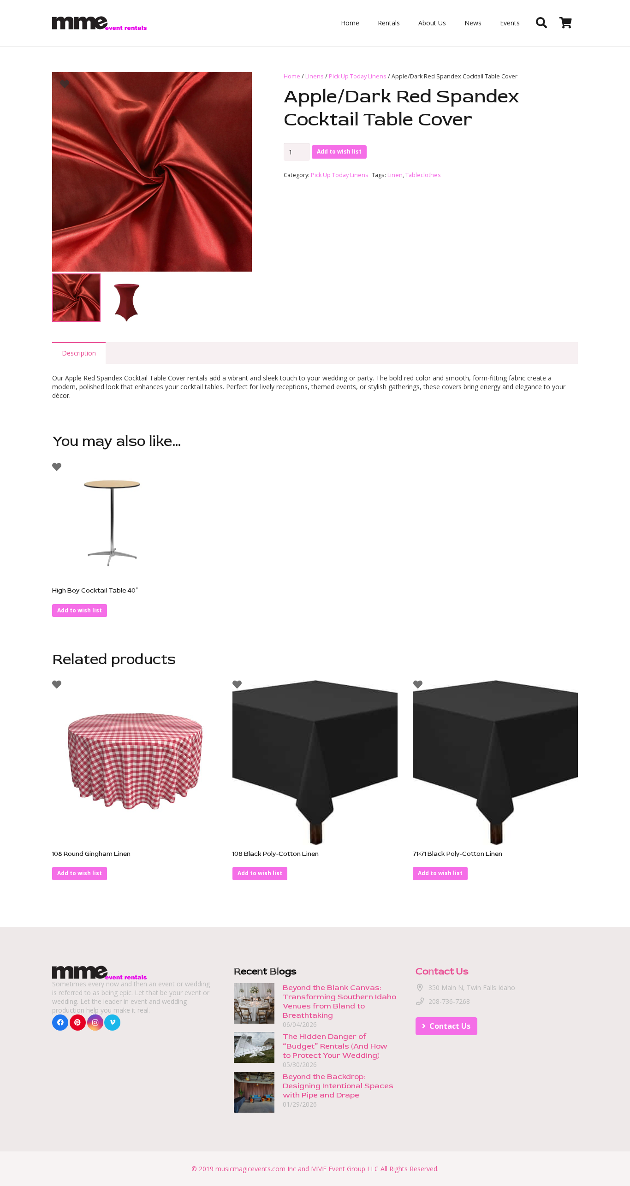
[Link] (99, 23)
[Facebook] (60, 1022)
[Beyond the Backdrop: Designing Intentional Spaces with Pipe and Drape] (254, 1076)
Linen (395, 175)
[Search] (541, 23)
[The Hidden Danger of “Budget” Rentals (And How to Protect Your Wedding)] (254, 1036)
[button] (239, 85)
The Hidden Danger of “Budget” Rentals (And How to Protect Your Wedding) (335, 1046)
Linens (314, 76)
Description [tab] (79, 353)
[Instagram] (95, 1022)
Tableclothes (423, 175)
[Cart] (565, 23)
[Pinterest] (78, 1022)
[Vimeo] (112, 1022)
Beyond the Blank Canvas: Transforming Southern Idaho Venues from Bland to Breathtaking (339, 1001)
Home (292, 76)
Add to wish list (339, 151)
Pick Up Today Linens (357, 76)
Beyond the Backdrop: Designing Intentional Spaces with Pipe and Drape (338, 1086)
